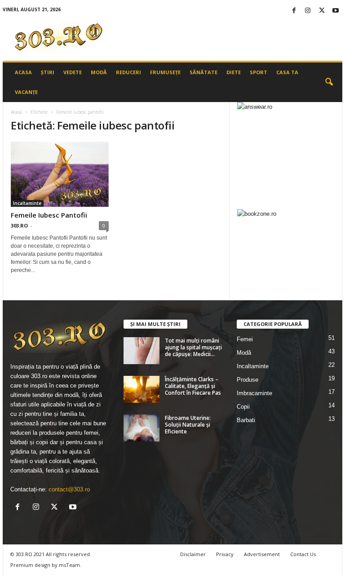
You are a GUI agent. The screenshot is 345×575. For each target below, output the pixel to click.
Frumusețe (165, 72)
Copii (243, 406)
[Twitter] (321, 11)
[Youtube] (335, 11)
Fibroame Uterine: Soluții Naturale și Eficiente (188, 424)
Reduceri (128, 72)
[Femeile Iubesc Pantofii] (60, 174)
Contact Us (303, 554)
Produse (247, 379)
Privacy (225, 554)
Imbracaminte (254, 393)
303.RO (19, 225)
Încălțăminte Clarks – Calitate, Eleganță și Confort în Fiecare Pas (193, 386)
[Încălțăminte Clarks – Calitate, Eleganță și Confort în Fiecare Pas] (141, 389)
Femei (245, 339)
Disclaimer (193, 554)
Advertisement (262, 554)
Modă (99, 72)
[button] (329, 82)
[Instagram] (307, 11)
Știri (47, 72)
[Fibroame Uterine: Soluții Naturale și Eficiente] (141, 428)
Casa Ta (287, 72)
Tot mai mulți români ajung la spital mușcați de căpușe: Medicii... (193, 347)
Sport (258, 72)
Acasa (23, 72)
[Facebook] (293, 11)
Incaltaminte (27, 203)
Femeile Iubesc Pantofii (49, 214)
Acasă (16, 112)
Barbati (246, 420)
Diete (233, 72)
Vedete (72, 72)
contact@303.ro (69, 489)
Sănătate (203, 72)
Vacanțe (26, 92)
